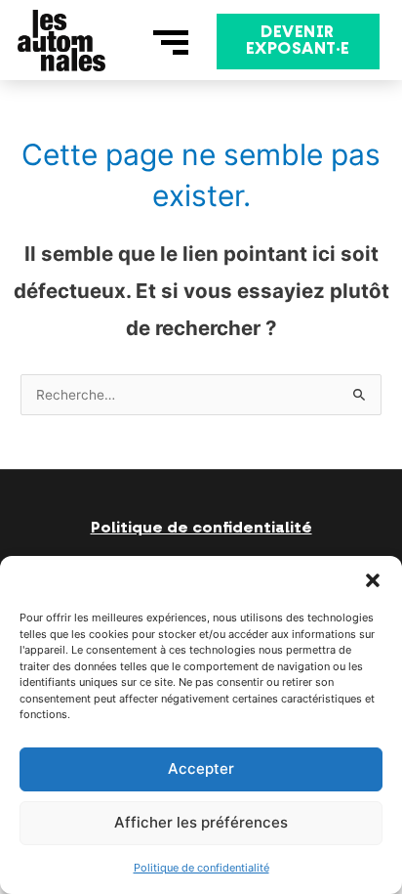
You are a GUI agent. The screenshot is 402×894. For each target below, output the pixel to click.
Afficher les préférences (201, 822)
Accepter (201, 768)
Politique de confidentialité (201, 867)
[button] (372, 580)
